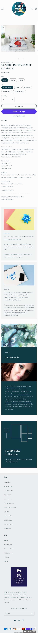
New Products (8, 524)
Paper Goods (7, 516)
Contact (6, 561)
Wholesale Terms (9, 549)
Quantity (3, 95)
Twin (4, 80)
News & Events (8, 553)
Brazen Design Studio (20, 632)
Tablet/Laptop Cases (10, 507)
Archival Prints (8, 490)
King (21, 80)
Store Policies (8, 544)
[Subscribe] (32, 613)
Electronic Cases (9, 503)
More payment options (19, 116)
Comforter (6, 91)
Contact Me (30, 631)
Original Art (7, 482)
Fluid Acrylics (8, 520)
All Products (7, 528)
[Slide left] (15, 59)
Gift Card (6, 557)
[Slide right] (23, 59)
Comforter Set (19, 91)
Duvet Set (27, 87)
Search (6, 540)
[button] (2, 9)
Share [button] (5, 120)
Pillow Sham (7, 87)
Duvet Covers (8, 499)
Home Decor (7, 494)
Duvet (18, 87)
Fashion (6, 511)
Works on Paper (8, 486)
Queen (13, 80)
